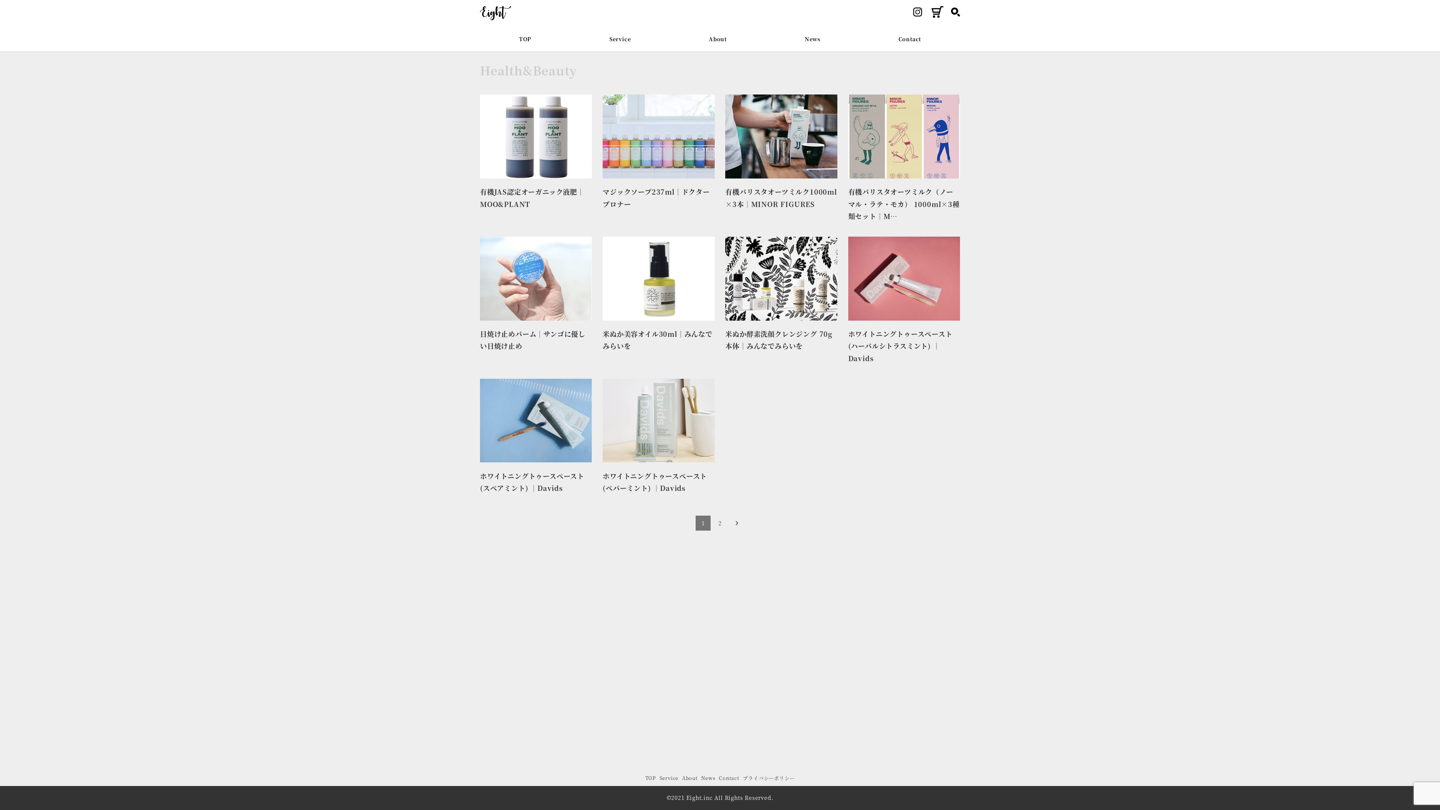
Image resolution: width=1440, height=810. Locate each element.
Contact (729, 778)
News (708, 778)
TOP (650, 778)
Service (669, 778)
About (690, 778)
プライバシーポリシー (769, 778)
